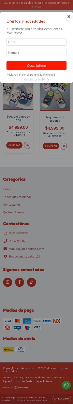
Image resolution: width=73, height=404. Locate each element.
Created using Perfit (36, 79)
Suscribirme (36, 65)
